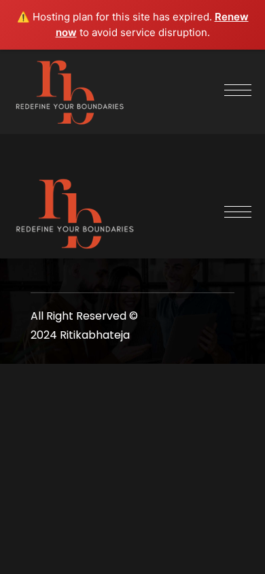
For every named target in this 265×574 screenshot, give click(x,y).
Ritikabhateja (95, 335)
